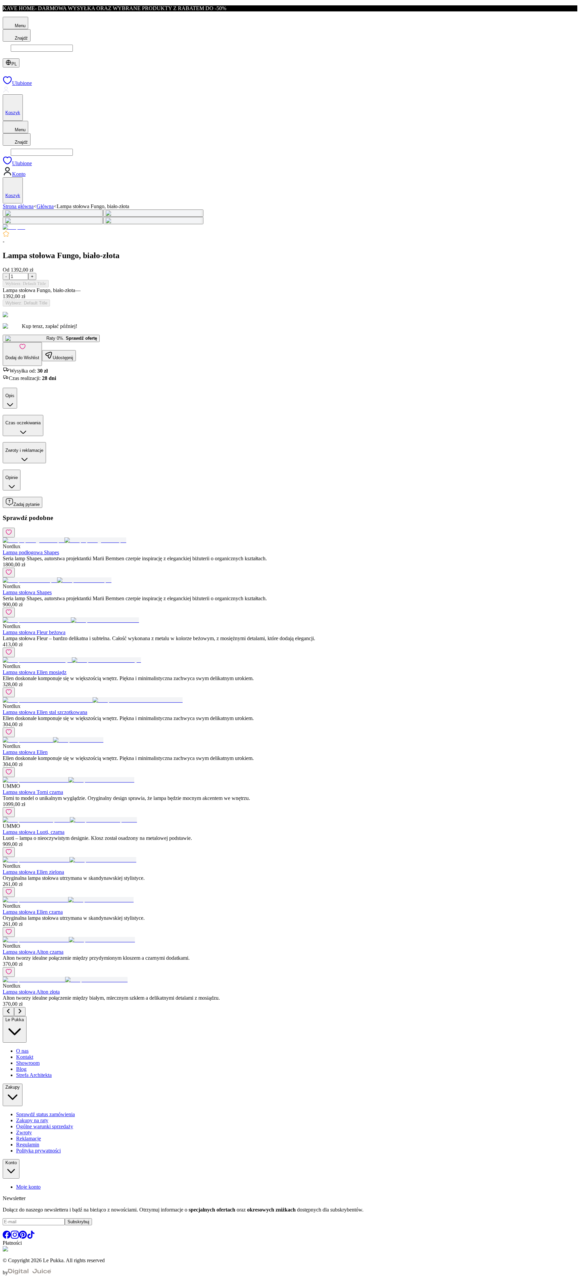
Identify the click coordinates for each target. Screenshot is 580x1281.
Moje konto (28, 1187)
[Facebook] (7, 1237)
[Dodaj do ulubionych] (9, 532)
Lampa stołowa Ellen (25, 752)
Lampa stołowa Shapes (27, 592)
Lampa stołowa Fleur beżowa (34, 632)
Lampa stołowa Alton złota (31, 992)
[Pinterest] (23, 1237)
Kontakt (24, 1057)
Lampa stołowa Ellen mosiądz (34, 672)
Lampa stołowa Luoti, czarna (33, 832)
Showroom (28, 1063)
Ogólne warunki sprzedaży (44, 1126)
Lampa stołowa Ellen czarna (33, 912)
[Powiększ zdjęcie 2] (153, 213)
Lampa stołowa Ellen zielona (33, 872)
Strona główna (18, 206)
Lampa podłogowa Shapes (31, 552)
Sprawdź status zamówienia (45, 1114)
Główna (45, 206)
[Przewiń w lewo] (8, 1011)
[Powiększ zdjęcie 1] (53, 213)
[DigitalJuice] (29, 1272)
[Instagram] (15, 1237)
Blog (21, 1069)
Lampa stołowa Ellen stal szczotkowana (45, 712)
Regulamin (27, 1144)
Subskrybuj (78, 1221)
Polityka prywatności (38, 1150)
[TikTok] (31, 1237)
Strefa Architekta (34, 1075)
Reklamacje (28, 1138)
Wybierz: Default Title (25, 283)
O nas (22, 1051)
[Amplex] (14, 227)
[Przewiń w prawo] (20, 1011)
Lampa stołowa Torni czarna (33, 792)
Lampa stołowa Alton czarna (33, 952)
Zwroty (24, 1132)
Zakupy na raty (32, 1120)
